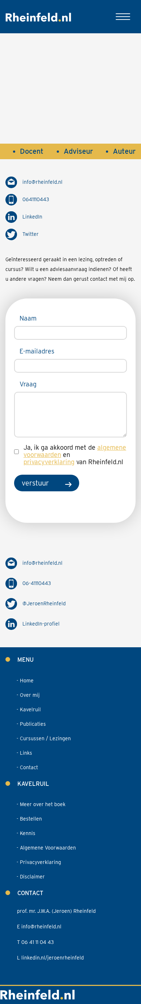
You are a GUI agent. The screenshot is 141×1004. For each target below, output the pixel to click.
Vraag (28, 384)
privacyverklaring (49, 462)
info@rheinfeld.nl (42, 182)
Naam (28, 318)
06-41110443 (36, 583)
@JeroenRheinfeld (44, 603)
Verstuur (35, 483)
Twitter (30, 234)
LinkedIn (32, 217)
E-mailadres (37, 351)
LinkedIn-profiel (41, 624)
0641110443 (35, 199)
